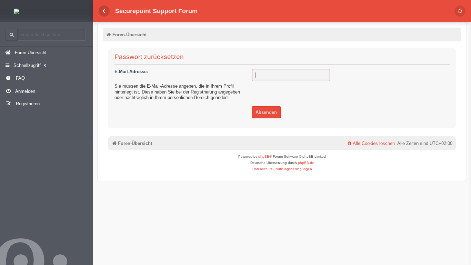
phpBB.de (306, 163)
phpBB (263, 156)
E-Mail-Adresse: (131, 71)
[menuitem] (46, 78)
